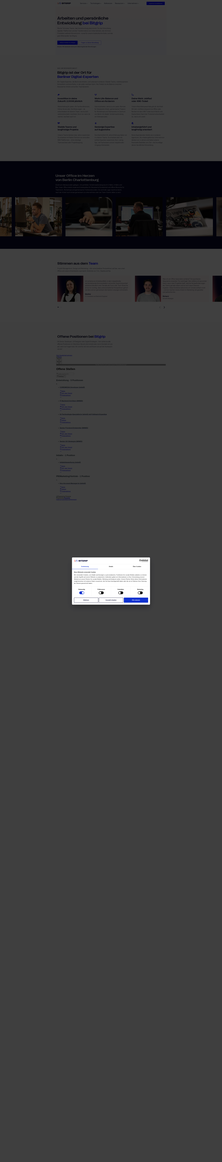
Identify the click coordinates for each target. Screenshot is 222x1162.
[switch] (101, 592)
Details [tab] (111, 566)
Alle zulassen (136, 600)
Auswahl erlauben (111, 600)
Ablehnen (86, 600)
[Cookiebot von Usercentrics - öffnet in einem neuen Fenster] (140, 560)
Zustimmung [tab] (85, 566)
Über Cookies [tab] (137, 566)
